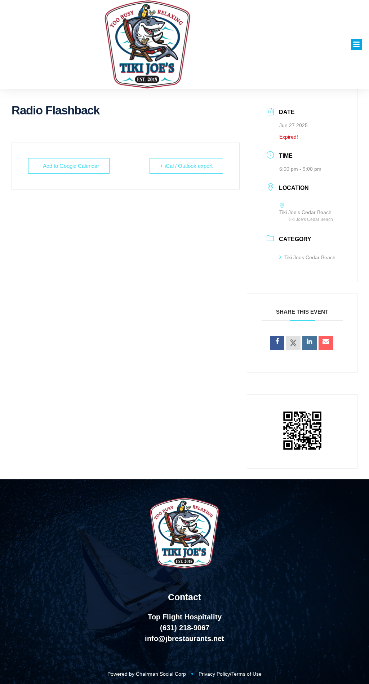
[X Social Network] (293, 343)
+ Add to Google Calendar (69, 166)
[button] (356, 44)
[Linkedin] (309, 343)
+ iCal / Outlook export (186, 166)
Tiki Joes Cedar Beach (309, 257)
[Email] (326, 343)
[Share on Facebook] (277, 343)
